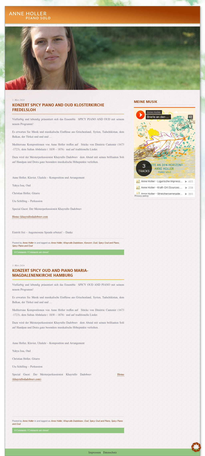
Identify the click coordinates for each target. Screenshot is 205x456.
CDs (21, 25)
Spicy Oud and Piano (108, 243)
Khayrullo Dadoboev (73, 243)
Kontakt (171, 25)
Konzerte (115, 25)
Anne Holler (32, 17)
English (189, 25)
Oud (95, 243)
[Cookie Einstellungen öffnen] (196, 451)
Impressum (94, 452)
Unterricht (137, 25)
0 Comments (20, 252)
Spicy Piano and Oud (22, 246)
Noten (155, 25)
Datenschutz (110, 452)
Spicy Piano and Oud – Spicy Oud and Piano (65, 25)
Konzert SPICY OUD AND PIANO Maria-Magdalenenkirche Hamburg (50, 273)
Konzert (88, 243)
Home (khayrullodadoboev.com (30, 216)
